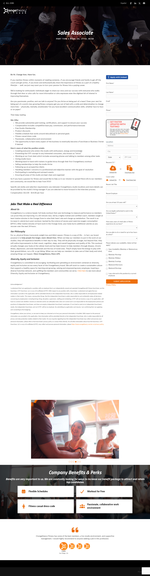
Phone (108, 110)
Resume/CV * (110, 162)
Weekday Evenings (114, 261)
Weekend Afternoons (115, 265)
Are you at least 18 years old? (116, 202)
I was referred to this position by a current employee (122, 275)
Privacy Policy (124, 133)
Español (123, 3)
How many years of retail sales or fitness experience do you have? (119, 223)
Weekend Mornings (114, 268)
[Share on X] (139, 3)
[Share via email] (144, 3)
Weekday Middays (114, 258)
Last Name (110, 92)
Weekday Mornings (114, 254)
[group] (75, 429)
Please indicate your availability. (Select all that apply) (121, 244)
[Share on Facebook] (130, 3)
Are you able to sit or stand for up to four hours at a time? (121, 233)
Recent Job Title (111, 184)
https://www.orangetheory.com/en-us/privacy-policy (87, 324)
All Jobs (10, 3)
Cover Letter (110, 177)
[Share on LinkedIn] (135, 3)
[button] (69, 462)
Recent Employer (112, 193)
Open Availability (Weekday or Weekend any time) (123, 250)
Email (108, 101)
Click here (81, 271)
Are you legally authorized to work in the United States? (119, 212)
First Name (110, 83)
